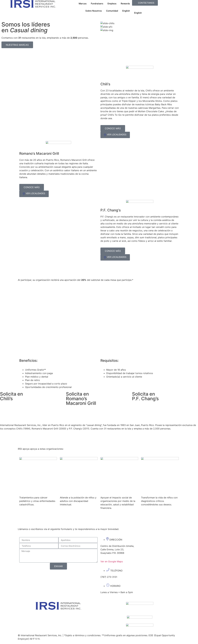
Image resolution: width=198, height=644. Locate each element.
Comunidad (112, 10)
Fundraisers (97, 3)
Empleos (112, 3)
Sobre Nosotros (93, 10)
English (126, 10)
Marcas (83, 3)
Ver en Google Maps (111, 561)
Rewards (125, 3)
